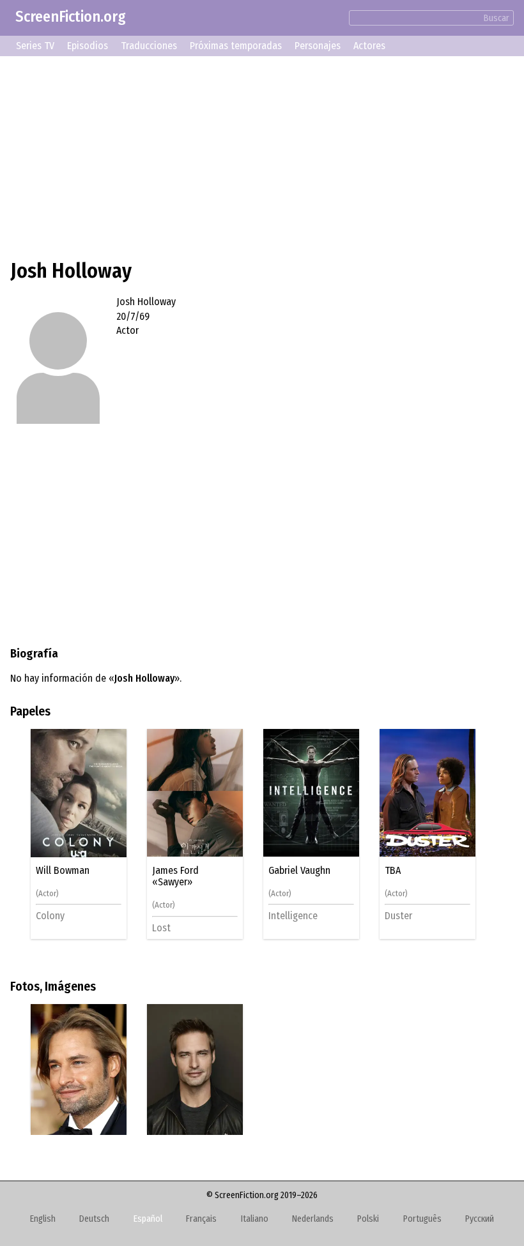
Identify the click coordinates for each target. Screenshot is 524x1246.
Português (422, 1218)
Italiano (254, 1218)
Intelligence (293, 916)
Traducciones (149, 46)
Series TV (35, 46)
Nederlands (313, 1218)
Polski (368, 1218)
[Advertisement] (262, 155)
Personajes (318, 46)
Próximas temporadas (236, 46)
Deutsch (94, 1218)
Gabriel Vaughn (299, 870)
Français (201, 1218)
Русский (479, 1218)
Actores (369, 46)
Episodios (87, 46)
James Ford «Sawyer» (175, 876)
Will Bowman (62, 870)
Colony (50, 916)
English (43, 1218)
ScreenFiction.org (70, 17)
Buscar (496, 18)
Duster (398, 916)
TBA (393, 870)
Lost (161, 928)
